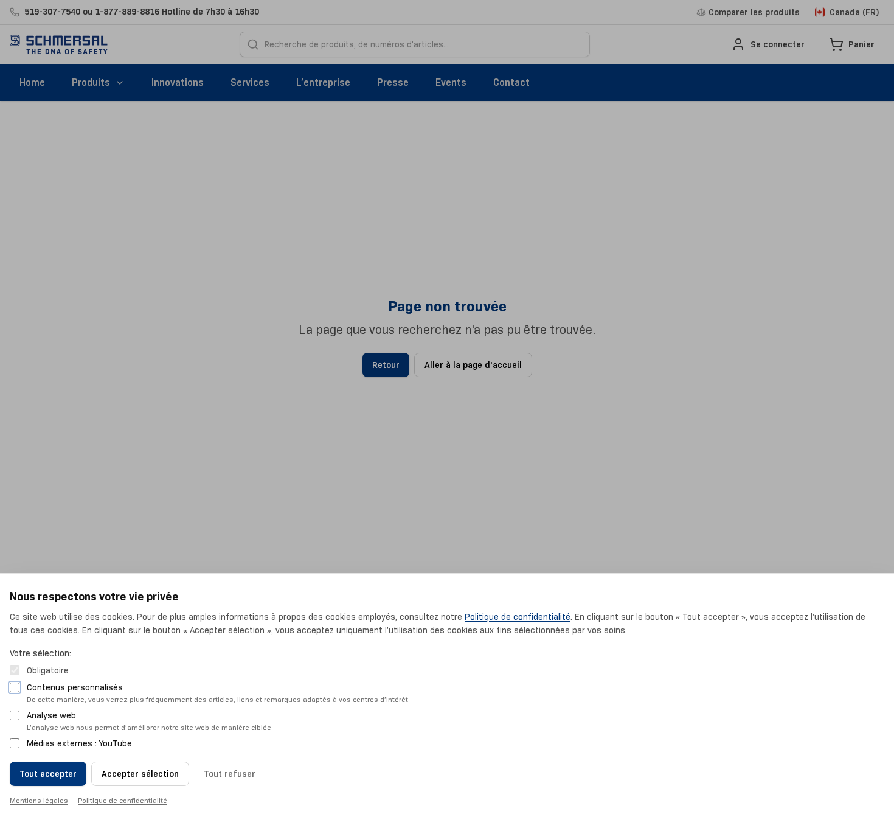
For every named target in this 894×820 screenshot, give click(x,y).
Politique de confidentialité (517, 616)
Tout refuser (229, 773)
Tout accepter (48, 773)
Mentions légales (39, 800)
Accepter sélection (140, 773)
